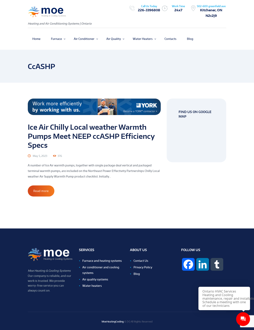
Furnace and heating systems (102, 260)
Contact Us (141, 260)
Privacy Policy (143, 267)
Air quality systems (95, 279)
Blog (137, 273)
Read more (41, 191)
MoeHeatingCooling (113, 321)
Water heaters (92, 285)
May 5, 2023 (40, 155)
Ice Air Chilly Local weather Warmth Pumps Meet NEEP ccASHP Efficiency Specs (91, 136)
